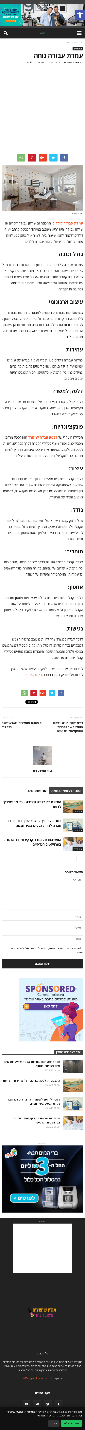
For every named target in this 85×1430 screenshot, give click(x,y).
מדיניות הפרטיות (45, 1415)
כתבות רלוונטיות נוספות (66, 791)
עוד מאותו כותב (37, 791)
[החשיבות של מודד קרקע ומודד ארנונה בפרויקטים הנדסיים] (73, 844)
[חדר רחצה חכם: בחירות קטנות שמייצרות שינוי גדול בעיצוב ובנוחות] (73, 1066)
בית (81, 42)
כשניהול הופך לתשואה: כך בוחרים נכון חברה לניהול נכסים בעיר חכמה (33, 823)
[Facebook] (58, 1404)
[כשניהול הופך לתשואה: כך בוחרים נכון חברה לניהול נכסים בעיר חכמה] (73, 825)
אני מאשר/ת (71, 1423)
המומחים (78, 48)
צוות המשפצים (71, 62)
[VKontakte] (37, 1404)
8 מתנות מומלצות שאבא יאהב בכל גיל (22, 725)
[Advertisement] (42, 109)
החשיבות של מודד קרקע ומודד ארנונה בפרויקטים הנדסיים (32, 842)
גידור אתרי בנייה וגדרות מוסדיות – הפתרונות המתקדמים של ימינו (68, 727)
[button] (80, 15)
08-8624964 (33, 675)
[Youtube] (26, 1404)
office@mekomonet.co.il (37, 1378)
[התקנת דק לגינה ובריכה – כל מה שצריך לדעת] (73, 806)
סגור (54, 1423)
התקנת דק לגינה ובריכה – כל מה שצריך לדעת (31, 1080)
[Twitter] (48, 1404)
